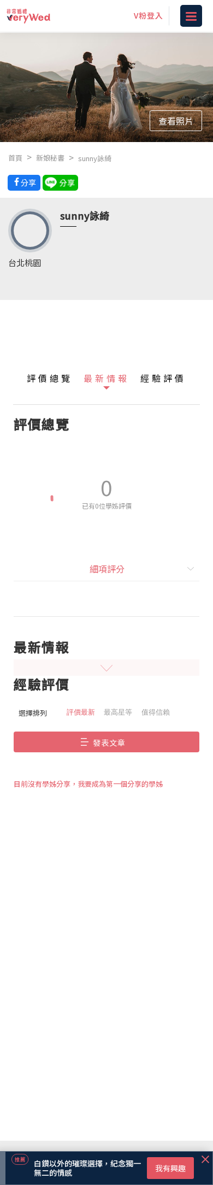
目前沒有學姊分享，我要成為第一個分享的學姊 (88, 784)
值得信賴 (155, 712)
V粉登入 (148, 15)
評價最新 (81, 712)
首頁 (15, 157)
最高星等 (118, 712)
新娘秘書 (50, 157)
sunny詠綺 (94, 158)
